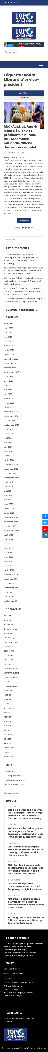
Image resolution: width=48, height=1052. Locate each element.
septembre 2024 (11, 425)
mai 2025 (8, 389)
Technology (9, 747)
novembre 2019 (10, 579)
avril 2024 (8, 447)
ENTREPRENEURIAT (11, 673)
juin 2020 (7, 565)
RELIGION (7, 725)
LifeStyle (7, 699)
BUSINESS (8, 633)
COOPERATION (10, 642)
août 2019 (8, 592)
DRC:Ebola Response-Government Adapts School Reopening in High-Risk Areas (25, 886)
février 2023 (9, 508)
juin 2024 (7, 438)
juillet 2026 (8, 328)
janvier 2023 (9, 513)
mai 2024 (8, 442)
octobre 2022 (10, 526)
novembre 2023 (11, 469)
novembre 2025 (11, 363)
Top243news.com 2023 (32, 1048)
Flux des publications (13, 775)
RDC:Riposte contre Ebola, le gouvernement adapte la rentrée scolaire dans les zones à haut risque (26, 903)
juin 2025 (7, 385)
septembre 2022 (11, 530)
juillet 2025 (8, 381)
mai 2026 (8, 337)
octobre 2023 (10, 473)
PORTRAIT (8, 721)
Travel (6, 752)
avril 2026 (8, 341)
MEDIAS (7, 703)
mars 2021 (8, 561)
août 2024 (8, 429)
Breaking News (10, 629)
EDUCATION (9, 659)
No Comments (24, 98)
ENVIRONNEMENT (11, 677)
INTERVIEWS (9, 690)
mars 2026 (8, 345)
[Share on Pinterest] (29, 227)
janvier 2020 (9, 570)
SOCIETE (7, 739)
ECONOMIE (8, 655)
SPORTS (7, 743)
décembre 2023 (11, 464)
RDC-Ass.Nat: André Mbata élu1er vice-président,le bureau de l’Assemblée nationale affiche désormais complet (20, 137)
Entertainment (10, 668)
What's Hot (9, 756)
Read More (24, 220)
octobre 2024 (10, 420)
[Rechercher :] (24, 52)
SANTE (6, 730)
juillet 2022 (8, 539)
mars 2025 (8, 398)
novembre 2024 (11, 416)
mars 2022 (8, 557)
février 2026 (9, 350)
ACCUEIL (7, 620)
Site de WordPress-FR (14, 784)
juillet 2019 (8, 596)
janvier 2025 (9, 407)
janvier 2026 (9, 354)
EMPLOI (7, 664)
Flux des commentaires (14, 780)
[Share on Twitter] (25, 227)
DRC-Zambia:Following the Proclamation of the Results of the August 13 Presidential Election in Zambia (23, 281)
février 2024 (9, 455)
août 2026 (8, 323)
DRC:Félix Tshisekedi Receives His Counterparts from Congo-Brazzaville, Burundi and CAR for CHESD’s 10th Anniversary (26, 814)
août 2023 (8, 482)
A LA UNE (7, 615)
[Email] (32, 227)
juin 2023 (7, 491)
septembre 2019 (11, 587)
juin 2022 (7, 543)
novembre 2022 (11, 521)
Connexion (8, 771)
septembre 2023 (11, 477)
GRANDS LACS (10, 681)
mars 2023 (8, 504)
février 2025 (9, 403)
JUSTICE (7, 695)
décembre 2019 (11, 574)
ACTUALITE (11, 153)
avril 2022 (8, 552)
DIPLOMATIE (9, 651)
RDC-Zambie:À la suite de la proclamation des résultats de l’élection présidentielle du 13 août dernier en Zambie (23, 291)
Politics (7, 712)
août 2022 (8, 535)
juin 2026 (7, 332)
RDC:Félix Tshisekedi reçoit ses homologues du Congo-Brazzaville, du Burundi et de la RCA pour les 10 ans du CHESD (23, 271)
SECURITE (8, 734)
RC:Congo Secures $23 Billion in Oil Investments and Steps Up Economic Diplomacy (26, 920)
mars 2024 (8, 451)
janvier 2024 (9, 460)
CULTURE (7, 646)
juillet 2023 (8, 486)
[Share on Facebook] (22, 227)
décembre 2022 (11, 517)
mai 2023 (8, 495)
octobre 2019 (10, 583)
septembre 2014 (11, 601)
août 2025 (8, 376)
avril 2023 (8, 499)
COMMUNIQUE (10, 637)
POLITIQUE (20, 153)
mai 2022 (8, 548)
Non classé (9, 708)
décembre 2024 (11, 411)
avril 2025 (8, 394)
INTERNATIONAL (10, 686)
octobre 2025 (10, 367)
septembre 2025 (11, 372)
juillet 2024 (8, 433)
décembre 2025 (11, 359)
